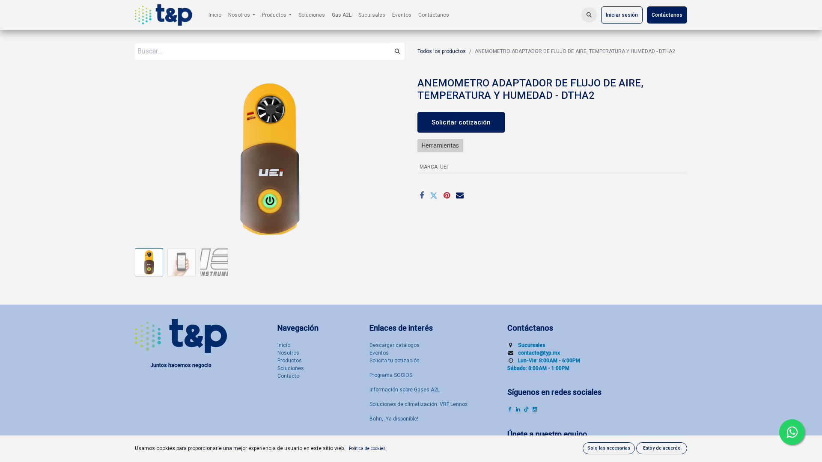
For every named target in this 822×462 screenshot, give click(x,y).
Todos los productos (441, 51)
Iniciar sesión (622, 15)
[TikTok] (526, 409)
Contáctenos (667, 15)
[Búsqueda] (397, 51)
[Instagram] (535, 409)
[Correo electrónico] (460, 195)
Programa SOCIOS (390, 375)
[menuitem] (215, 15)
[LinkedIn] (518, 409)
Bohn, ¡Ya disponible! (393, 419)
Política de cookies (367, 448)
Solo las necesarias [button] (608, 448)
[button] (589, 15)
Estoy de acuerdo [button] (662, 448)
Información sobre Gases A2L (404, 390)
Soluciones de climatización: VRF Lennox (418, 404)
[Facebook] (422, 195)
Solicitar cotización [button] (461, 122)
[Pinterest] (447, 195)
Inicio (283, 345)
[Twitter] (434, 195)
